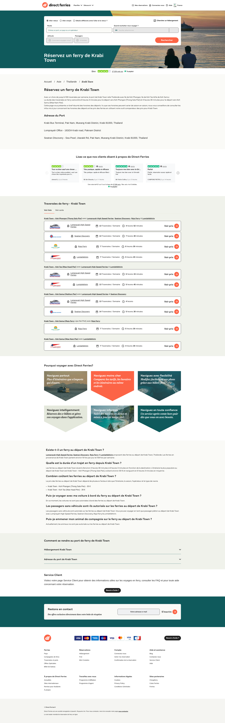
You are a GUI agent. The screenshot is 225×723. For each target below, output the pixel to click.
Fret (80, 657)
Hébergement (84, 653)
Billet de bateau (49, 667)
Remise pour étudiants (52, 687)
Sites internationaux (51, 683)
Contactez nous (155, 657)
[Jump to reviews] (112, 71)
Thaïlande (71, 81)
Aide (151, 663)
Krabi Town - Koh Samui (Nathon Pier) (60, 294)
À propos (47, 690)
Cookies (117, 680)
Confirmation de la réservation (125, 660)
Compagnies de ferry (51, 657)
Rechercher (167, 40)
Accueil (48, 81)
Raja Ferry (135, 219)
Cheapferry (154, 680)
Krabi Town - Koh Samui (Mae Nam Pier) (61, 339)
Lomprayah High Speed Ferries (100, 219)
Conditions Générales (122, 687)
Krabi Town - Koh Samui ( (55, 321)
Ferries (152, 687)
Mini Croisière (84, 660)
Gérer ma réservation (122, 657)
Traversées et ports (51, 660)
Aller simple (66, 21)
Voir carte (59, 210)
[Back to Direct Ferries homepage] (56, 5)
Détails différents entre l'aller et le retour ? (91, 21)
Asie (59, 81)
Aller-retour (53, 21)
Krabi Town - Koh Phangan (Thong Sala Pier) (63, 219)
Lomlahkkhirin (148, 219)
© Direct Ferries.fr (50, 707)
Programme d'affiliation (87, 680)
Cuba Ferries (154, 683)
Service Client (155, 660)
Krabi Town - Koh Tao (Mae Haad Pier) (60, 267)
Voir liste (48, 210)
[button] (112, 549)
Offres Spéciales (50, 663)
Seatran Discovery (122, 219)
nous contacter (123, 711)
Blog (151, 653)
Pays (46, 653)
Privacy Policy (119, 683)
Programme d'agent (86, 683)
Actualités (47, 680)
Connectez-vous (120, 653)
